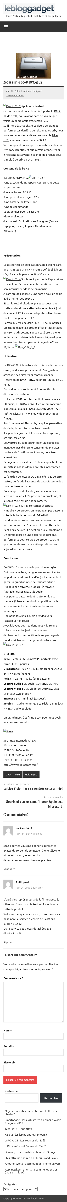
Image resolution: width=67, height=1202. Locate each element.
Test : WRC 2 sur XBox (18, 1128)
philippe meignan (32, 90)
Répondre (9, 868)
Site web (9, 1062)
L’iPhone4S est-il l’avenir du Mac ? (25, 1146)
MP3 (17, 774)
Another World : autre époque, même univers (32, 1163)
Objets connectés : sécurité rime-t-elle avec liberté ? (31, 1112)
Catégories (10, 1184)
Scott (14, 115)
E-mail (8, 1046)
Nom (7, 1030)
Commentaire (13, 978)
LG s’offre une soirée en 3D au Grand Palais (31, 1157)
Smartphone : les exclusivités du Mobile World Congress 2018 (33, 1121)
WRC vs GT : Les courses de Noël (25, 1140)
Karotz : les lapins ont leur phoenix (26, 1134)
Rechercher (12, 1091)
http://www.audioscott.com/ (20, 764)
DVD (8, 774)
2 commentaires (15, 95)
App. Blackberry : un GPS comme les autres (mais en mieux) (31, 1171)
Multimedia (31, 774)
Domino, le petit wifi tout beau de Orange (30, 1152)
